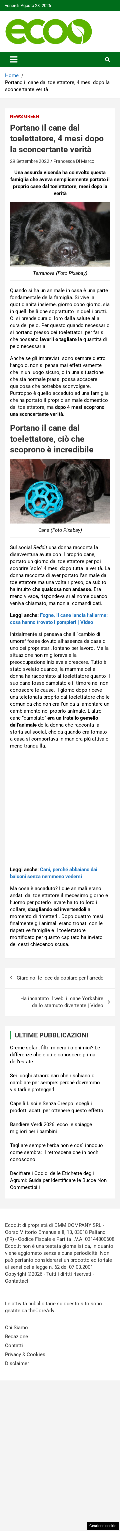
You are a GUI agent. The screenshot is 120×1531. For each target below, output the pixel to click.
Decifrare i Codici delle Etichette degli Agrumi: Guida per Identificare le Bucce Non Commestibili (58, 1180)
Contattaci (16, 1281)
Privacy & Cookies (25, 1354)
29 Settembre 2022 (29, 161)
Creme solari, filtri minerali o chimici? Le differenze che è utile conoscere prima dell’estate (55, 1055)
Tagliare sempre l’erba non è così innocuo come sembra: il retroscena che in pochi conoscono (56, 1152)
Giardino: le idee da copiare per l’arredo (60, 978)
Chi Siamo (16, 1328)
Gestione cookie (102, 1526)
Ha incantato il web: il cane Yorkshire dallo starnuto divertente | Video (61, 1002)
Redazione (16, 1337)
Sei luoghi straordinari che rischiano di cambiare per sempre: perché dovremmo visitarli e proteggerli (55, 1083)
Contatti (14, 1346)
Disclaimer (17, 1363)
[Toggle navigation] (13, 59)
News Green (24, 116)
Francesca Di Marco (73, 161)
